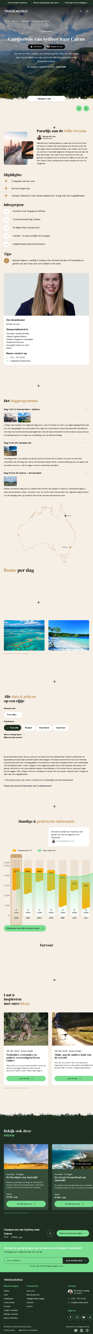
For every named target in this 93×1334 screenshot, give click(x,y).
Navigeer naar (44, 98)
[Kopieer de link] (79, 108)
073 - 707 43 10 (17, 357)
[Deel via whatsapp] (86, 108)
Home (6, 21)
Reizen (15, 21)
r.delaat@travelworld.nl (20, 361)
